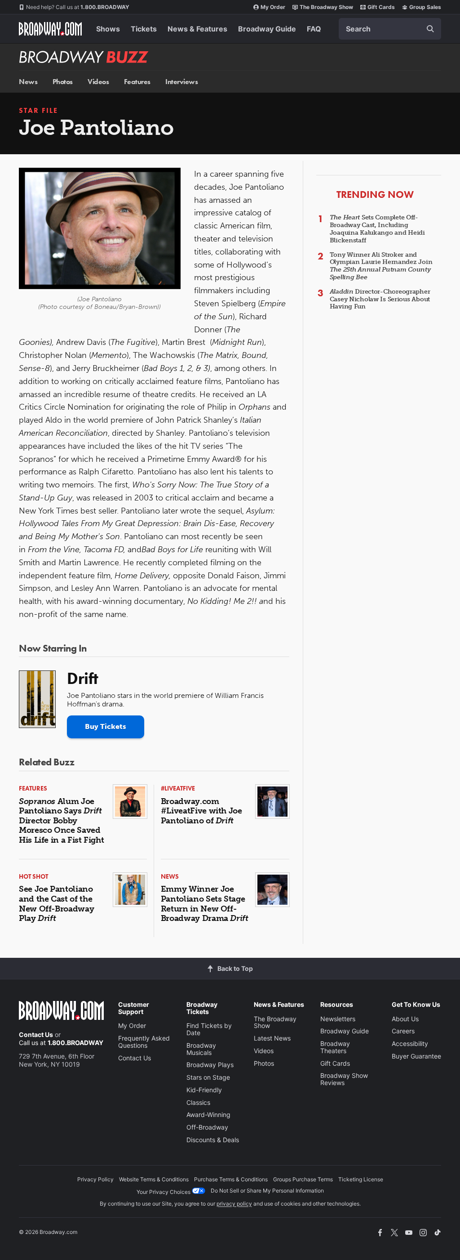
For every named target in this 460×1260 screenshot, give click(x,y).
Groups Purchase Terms (303, 1179)
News (28, 81)
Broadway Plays (210, 1064)
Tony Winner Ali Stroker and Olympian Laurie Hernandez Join (381, 266)
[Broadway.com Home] (50, 29)
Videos (98, 81)
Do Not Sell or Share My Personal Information (267, 1190)
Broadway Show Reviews (344, 1079)
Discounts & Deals (212, 1140)
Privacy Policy (95, 1179)
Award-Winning (208, 1114)
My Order (273, 7)
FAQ (314, 28)
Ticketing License (360, 1179)
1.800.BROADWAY (77, 7)
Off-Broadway (207, 1127)
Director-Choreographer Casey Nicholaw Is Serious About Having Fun (380, 299)
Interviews (181, 81)
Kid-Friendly (204, 1090)
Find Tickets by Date (209, 1029)
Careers (403, 1031)
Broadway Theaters (335, 1047)
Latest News (272, 1038)
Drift (82, 678)
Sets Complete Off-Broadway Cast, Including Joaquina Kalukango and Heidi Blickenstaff (377, 229)
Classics (198, 1102)
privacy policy (234, 1203)
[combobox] (390, 29)
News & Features (197, 28)
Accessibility (410, 1043)
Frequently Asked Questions (144, 1041)
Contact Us (36, 1034)
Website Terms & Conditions (154, 1179)
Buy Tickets (105, 726)
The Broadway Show (326, 7)
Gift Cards (381, 7)
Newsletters (337, 1019)
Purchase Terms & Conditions (231, 1179)
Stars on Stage (208, 1077)
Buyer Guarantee (416, 1056)
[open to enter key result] (430, 29)
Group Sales (425, 7)
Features (137, 81)
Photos (63, 81)
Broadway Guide (267, 28)
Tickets (144, 28)
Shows (108, 28)
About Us (405, 1019)
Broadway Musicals (201, 1048)
